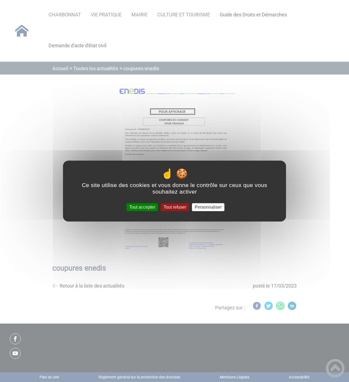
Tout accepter (142, 207)
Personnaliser (208, 207)
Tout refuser (175, 207)
